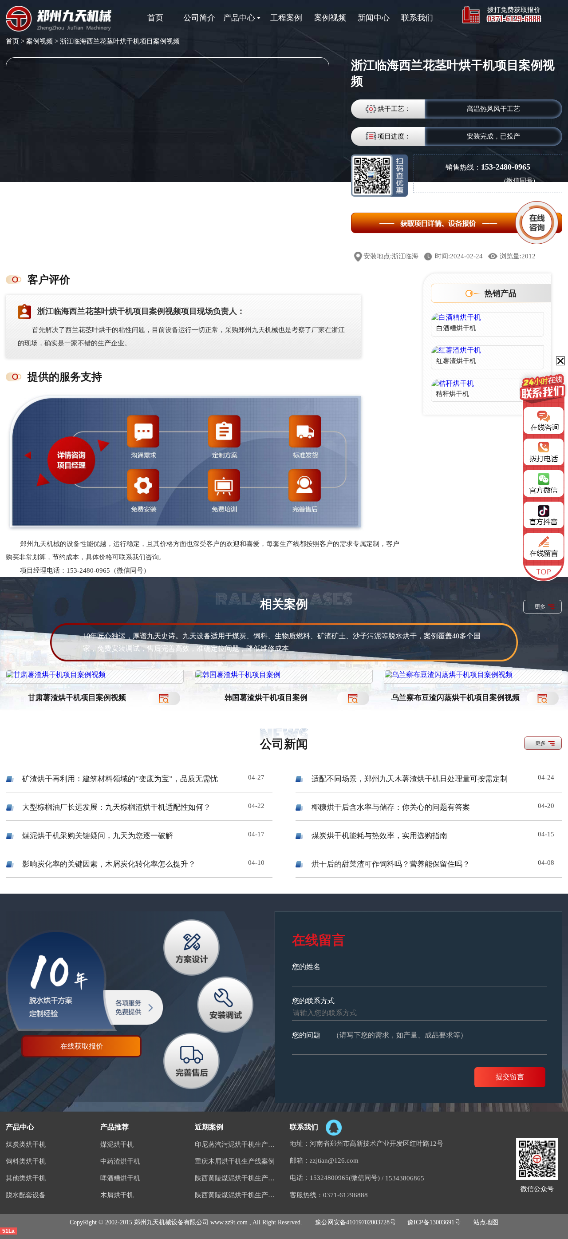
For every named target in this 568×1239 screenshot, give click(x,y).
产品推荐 (114, 1127)
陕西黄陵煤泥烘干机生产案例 (236, 1178)
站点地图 (485, 1222)
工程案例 (286, 17)
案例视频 (330, 17)
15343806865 (404, 1178)
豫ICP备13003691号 (434, 1222)
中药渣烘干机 (120, 1161)
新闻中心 (374, 17)
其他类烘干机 (26, 1178)
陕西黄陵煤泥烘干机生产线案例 (236, 1195)
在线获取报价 (81, 1046)
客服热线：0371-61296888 (329, 1195)
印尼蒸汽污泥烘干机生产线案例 (236, 1144)
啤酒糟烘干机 (120, 1178)
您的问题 (379, 1035)
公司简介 (199, 17)
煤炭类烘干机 (26, 1144)
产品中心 (239, 17)
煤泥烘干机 (117, 1144)
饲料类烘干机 (26, 1161)
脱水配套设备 (26, 1195)
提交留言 (510, 1077)
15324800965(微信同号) (345, 1177)
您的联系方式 (313, 1001)
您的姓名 (306, 966)
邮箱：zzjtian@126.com (324, 1160)
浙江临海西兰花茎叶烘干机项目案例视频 (120, 41)
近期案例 (209, 1127)
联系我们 (417, 17)
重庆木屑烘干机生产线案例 (235, 1161)
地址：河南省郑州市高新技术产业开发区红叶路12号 (366, 1143)
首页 (155, 17)
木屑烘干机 (117, 1195)
